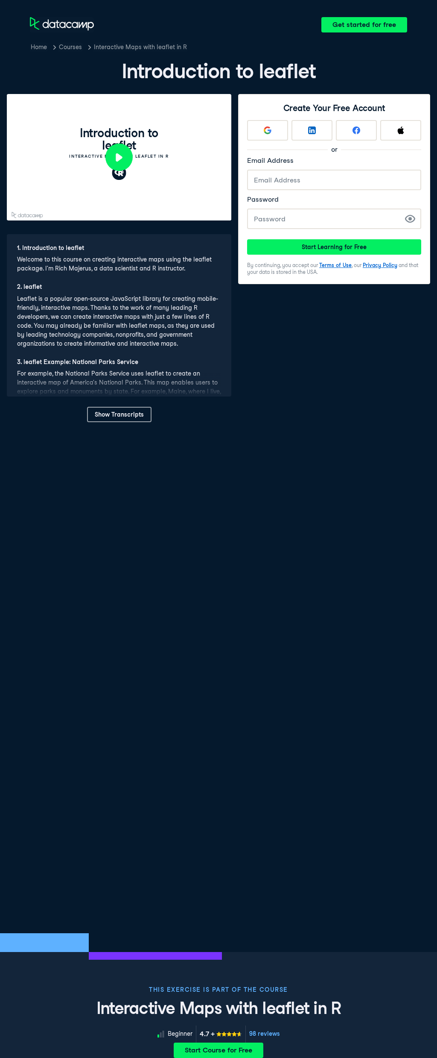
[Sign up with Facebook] (356, 130)
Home (39, 47)
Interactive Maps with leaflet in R (140, 47)
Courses (70, 47)
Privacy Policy (380, 265)
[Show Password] (410, 219)
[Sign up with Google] (267, 130)
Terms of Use (335, 265)
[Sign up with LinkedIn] (311, 130)
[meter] (220, 1034)
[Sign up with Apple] (400, 130)
